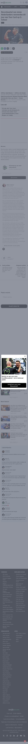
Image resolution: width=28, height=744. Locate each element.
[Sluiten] (25, 356)
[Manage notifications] (25, 741)
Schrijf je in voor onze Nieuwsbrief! (14, 385)
